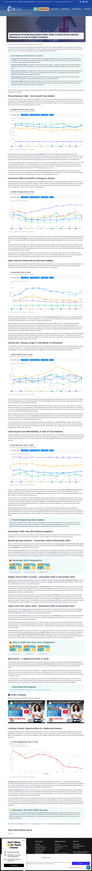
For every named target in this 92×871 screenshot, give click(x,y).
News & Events (76, 9)
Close (23, 840)
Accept (81, 863)
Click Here (10, 833)
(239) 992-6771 (13, 1)
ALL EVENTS (14, 865)
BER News (29, 823)
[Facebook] (80, 1)
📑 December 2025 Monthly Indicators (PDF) (20, 689)
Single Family (25, 114)
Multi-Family (45, 114)
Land (52, 114)
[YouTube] (83, 1)
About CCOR (54, 9)
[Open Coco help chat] (88, 867)
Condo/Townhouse (35, 114)
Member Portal (44, 9)
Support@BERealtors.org (29, 1)
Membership (64, 9)
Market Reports (44, 823)
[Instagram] (86, 1)
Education (87, 9)
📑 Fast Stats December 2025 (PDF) (41, 689)
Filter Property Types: (15, 114)
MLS (35, 9)
